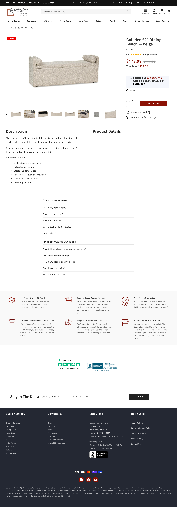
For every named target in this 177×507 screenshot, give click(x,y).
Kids (7, 440)
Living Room (11, 443)
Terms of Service (138, 433)
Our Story (51, 426)
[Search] (127, 11)
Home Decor (11, 433)
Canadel (51, 423)
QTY (131, 100)
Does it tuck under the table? (57, 226)
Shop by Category (13, 423)
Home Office (11, 436)
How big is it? (49, 233)
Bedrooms (10, 426)
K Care (50, 430)
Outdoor (9, 450)
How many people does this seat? (59, 261)
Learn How (139, 83)
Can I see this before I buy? (56, 255)
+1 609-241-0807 (103, 433)
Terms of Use (36, 488)
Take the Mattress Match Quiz (122, 3)
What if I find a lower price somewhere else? (64, 249)
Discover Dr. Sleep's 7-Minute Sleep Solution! (90, 3)
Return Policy (21, 491)
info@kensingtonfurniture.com (109, 436)
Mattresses (10, 446)
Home (8, 28)
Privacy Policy (137, 438)
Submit (139, 396)
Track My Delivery (151, 3)
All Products (11, 453)
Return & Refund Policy (141, 428)
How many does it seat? (54, 207)
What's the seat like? (53, 214)
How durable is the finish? (55, 274)
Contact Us (165, 3)
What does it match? (53, 220)
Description (16, 131)
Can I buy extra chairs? (54, 268)
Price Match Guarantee (57, 440)
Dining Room (11, 430)
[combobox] (86, 11)
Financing (51, 436)
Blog (139, 3)
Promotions (52, 433)
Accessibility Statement (57, 443)
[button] (13, 21)
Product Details (107, 131)
